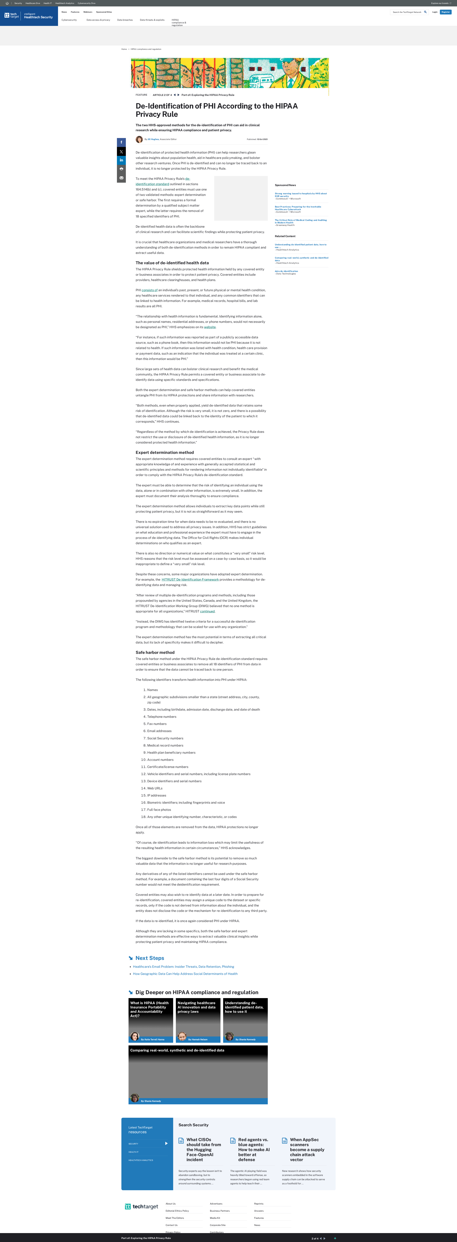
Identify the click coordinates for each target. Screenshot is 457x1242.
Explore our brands (440, 3)
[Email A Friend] (121, 178)
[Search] (425, 12)
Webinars (87, 12)
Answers (259, 1211)
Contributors (217, 1232)
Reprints (258, 1203)
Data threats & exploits (152, 20)
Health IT (48, 3)
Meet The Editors (175, 1218)
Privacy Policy (173, 1232)
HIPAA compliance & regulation (179, 21)
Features (75, 12)
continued (207, 611)
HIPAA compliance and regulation (146, 49)
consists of (150, 290)
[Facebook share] (121, 142)
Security (18, 3)
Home (124, 49)
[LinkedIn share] (121, 160)
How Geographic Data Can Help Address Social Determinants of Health (185, 974)
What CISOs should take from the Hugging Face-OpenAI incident (204, 1149)
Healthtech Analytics (64, 3)
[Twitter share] (121, 151)
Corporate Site (217, 1225)
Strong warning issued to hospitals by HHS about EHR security (301, 194)
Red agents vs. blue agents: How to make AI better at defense (254, 1149)
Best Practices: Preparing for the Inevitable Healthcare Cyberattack (298, 208)
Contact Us (172, 1225)
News (64, 12)
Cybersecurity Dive (86, 3)
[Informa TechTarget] (7, 3)
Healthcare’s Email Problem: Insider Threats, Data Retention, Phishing (183, 966)
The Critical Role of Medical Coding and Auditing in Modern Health (301, 221)
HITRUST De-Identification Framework (190, 579)
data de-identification (286, 271)
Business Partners (220, 1211)
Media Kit (215, 1218)
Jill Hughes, (153, 139)
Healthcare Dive (33, 3)
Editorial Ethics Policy (177, 1211)
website (210, 327)
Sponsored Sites (104, 12)
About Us (171, 1203)
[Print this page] (121, 169)
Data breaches (125, 20)
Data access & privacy (98, 20)
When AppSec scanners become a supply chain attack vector (307, 1149)
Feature (141, 94)
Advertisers (216, 1203)
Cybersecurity (69, 20)
